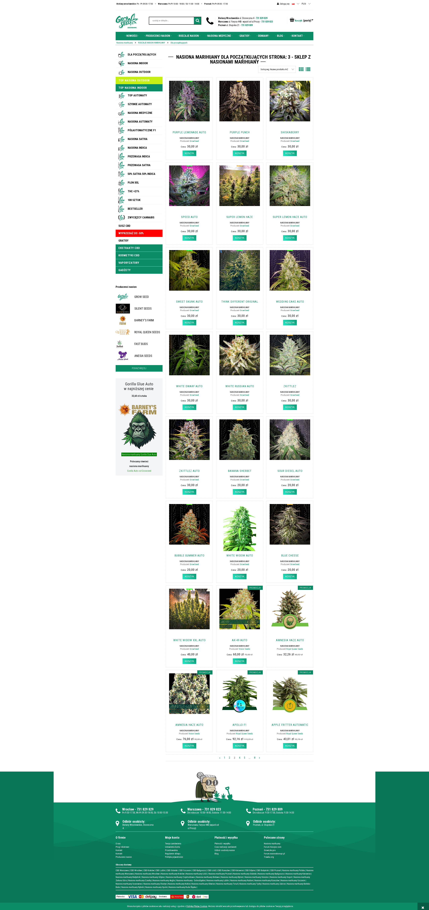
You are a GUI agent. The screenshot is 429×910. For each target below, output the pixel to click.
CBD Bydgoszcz (199, 870)
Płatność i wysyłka (222, 843)
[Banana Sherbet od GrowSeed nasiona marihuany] (239, 442)
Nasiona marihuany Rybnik (132, 887)
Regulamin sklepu (172, 853)
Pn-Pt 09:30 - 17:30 (216, 4)
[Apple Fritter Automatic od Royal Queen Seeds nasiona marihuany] (290, 696)
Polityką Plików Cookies (196, 906)
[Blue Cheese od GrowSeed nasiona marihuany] (290, 527)
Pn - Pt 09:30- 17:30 (134, 4)
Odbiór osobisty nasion (224, 850)
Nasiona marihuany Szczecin (293, 880)
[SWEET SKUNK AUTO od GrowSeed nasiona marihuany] (189, 273)
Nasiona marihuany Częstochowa (180, 877)
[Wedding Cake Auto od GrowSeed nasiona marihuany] (290, 273)
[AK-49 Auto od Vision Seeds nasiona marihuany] (239, 612)
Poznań (258, 809)
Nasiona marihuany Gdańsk (244, 873)
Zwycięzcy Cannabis (141, 217)
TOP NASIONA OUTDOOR (134, 80)
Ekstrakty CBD (129, 248)
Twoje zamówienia (173, 843)
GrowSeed (194, 141)
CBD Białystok (263, 870)
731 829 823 (267, 21)
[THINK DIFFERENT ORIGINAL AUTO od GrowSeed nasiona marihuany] (239, 273)
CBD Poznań (275, 870)
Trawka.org (269, 857)
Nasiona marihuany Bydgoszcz (271, 873)
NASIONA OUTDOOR (139, 72)
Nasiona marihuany (272, 843)
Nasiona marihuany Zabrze (274, 884)
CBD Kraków (148, 870)
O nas (118, 843)
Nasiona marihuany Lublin (218, 880)
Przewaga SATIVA (139, 165)
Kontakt (119, 850)
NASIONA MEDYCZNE (140, 112)
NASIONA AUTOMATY (140, 121)
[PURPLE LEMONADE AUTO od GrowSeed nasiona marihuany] (189, 104)
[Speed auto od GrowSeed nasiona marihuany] (189, 188)
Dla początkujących (142, 54)
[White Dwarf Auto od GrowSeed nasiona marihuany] (189, 358)
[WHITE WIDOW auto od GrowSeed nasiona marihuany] (239, 527)
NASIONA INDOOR (138, 63)
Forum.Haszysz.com (272, 847)
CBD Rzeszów (224, 870)
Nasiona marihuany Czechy (139, 880)
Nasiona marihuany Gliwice (203, 884)
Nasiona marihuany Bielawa (208, 877)
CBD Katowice (237, 870)
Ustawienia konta (172, 847)
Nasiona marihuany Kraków (172, 873)
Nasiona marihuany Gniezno (256, 877)
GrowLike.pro (270, 850)
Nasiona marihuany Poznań (220, 873)
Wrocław (128, 809)
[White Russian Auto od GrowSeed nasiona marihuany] (239, 358)
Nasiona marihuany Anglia (164, 880)
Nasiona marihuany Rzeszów (267, 880)
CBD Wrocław (136, 870)
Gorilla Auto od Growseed (139, 470)
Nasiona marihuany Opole (156, 887)
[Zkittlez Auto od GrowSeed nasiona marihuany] (189, 442)
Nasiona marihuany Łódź (196, 873)
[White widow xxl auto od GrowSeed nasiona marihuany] (189, 612)
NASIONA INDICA (137, 147)
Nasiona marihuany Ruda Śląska (182, 887)
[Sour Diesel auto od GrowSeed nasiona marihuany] (290, 442)
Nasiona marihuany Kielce (179, 884)
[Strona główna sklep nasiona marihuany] (127, 20)
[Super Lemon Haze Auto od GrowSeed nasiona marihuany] (290, 188)
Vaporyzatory (128, 262)
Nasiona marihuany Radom (241, 880)
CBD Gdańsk (172, 870)
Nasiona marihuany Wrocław (147, 873)
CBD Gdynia (250, 870)
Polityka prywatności (174, 857)
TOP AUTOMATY (137, 95)
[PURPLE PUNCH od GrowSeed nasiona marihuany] (239, 104)
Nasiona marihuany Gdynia (153, 877)
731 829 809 (247, 25)
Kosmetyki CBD (129, 255)
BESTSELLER (135, 208)
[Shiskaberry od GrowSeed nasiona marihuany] (290, 104)
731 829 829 (261, 18)
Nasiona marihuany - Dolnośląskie (190, 880)
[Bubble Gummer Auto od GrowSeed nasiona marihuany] (189, 527)
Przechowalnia (171, 850)
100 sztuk (134, 200)
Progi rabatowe (122, 847)
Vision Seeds (244, 649)
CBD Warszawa (122, 870)
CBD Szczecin (185, 870)
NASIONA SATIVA (137, 139)
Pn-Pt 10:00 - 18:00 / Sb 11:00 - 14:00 (178, 4)
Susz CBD (124, 225)
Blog (216, 853)
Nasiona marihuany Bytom (232, 877)
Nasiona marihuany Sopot (281, 877)
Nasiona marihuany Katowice (298, 873)
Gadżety (124, 270)
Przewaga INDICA (139, 156)
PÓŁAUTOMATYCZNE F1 (142, 130)
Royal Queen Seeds (294, 649)
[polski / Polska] (293, 4)
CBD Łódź (212, 870)
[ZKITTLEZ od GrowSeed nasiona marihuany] (290, 358)
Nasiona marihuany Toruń (227, 884)
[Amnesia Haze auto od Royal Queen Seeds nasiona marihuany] (290, 612)
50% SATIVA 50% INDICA (141, 173)
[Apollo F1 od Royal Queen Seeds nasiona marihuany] (239, 696)
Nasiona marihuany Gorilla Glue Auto (139, 454)
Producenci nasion (126, 286)
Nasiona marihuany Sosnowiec (129, 884)
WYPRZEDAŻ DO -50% (131, 233)
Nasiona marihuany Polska (293, 870)
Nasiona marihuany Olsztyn (155, 884)
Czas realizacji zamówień (225, 847)
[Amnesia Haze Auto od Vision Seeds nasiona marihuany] (189, 696)
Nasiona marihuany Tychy (250, 884)
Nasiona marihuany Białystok (128, 877)
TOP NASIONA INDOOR (132, 87)
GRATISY (123, 240)
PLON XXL (133, 182)
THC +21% (133, 191)
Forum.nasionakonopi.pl (274, 853)
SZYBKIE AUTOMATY (140, 104)
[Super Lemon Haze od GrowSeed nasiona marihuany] (239, 188)
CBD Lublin (160, 870)
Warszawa (194, 809)
